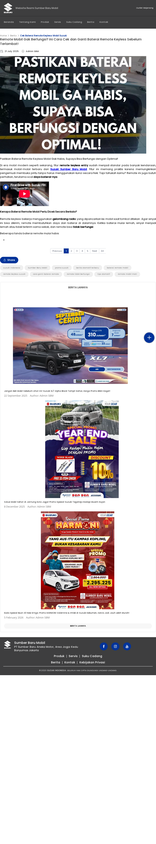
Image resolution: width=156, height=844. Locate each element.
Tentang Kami (27, 22)
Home (3, 35)
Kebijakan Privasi (92, 662)
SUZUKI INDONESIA (56, 670)
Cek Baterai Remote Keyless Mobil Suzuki (43, 35)
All (102, 251)
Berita (90, 22)
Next (94, 251)
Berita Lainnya (78, 626)
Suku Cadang (74, 22)
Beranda (9, 22)
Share (11, 260)
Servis (57, 22)
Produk (45, 22)
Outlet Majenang (144, 8)
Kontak (104, 22)
